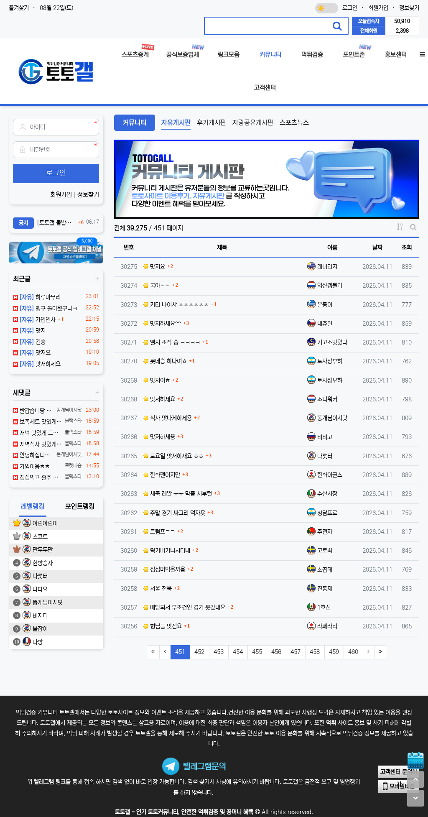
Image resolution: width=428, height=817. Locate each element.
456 (276, 651)
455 (257, 651)
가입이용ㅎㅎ (34, 466)
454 (238, 651)
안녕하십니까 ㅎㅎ (36, 455)
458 (315, 651)
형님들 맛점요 (165, 626)
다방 (38, 642)
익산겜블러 (329, 285)
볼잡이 (40, 629)
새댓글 (22, 392)
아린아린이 (45, 523)
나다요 (40, 589)
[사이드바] (422, 54)
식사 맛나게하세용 (170, 418)
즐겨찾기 (19, 8)
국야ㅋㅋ (159, 285)
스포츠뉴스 (294, 122)
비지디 (40, 616)
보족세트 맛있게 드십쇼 (40, 422)
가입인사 (38, 320)
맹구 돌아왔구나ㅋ (48, 308)
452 (199, 651)
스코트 (40, 537)
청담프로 (327, 513)
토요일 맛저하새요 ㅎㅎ (176, 456)
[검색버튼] (337, 26)
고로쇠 (324, 550)
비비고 (324, 437)
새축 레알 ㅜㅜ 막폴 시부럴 (180, 493)
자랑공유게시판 (252, 122)
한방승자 (43, 563)
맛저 (33, 330)
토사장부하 (329, 361)
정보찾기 (409, 8)
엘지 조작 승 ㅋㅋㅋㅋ (174, 342)
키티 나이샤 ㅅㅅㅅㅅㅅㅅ (178, 304)
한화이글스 (329, 475)
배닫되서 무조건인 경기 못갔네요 (186, 607)
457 (295, 651)
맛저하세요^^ (164, 323)
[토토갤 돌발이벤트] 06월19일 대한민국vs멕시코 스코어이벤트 (56, 223)
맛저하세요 (161, 399)
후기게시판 (211, 122)
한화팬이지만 (164, 475)
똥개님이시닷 (332, 418)
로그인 (349, 8)
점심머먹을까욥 (166, 569)
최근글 (22, 279)
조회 (407, 247)
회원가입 (378, 8)
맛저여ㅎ (159, 380)
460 (353, 651)
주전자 (324, 531)
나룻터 (324, 456)
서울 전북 (160, 588)
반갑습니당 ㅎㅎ (36, 411)
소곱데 (324, 570)
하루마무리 (40, 297)
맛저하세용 (161, 437)
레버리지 (327, 266)
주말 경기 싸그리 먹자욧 (176, 513)
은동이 (324, 304)
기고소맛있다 (332, 342)
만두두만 (43, 549)
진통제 (324, 588)
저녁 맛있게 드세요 (40, 433)
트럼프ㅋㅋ (161, 531)
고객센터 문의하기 (398, 773)
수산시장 (327, 493)
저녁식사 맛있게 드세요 (40, 444)
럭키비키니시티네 (169, 550)
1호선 (324, 607)
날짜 (377, 247)
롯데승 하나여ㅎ (167, 361)
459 (334, 651)
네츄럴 (324, 323)
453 (219, 651)
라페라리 (327, 626)
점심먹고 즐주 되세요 (40, 477)
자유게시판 (176, 122)
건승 (33, 342)
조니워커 (327, 399)
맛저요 (156, 266)
